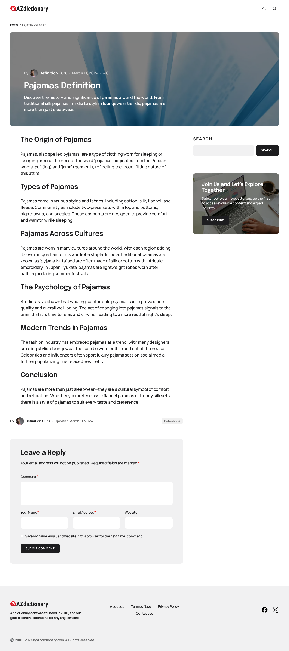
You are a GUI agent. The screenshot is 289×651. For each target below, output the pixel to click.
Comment (29, 476)
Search (202, 138)
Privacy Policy (168, 606)
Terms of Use (141, 606)
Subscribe (215, 220)
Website (131, 512)
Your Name (30, 512)
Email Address (84, 512)
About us (117, 606)
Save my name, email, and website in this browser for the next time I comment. (84, 536)
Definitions (172, 421)
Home (14, 25)
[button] (264, 8)
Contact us (144, 613)
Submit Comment (40, 548)
